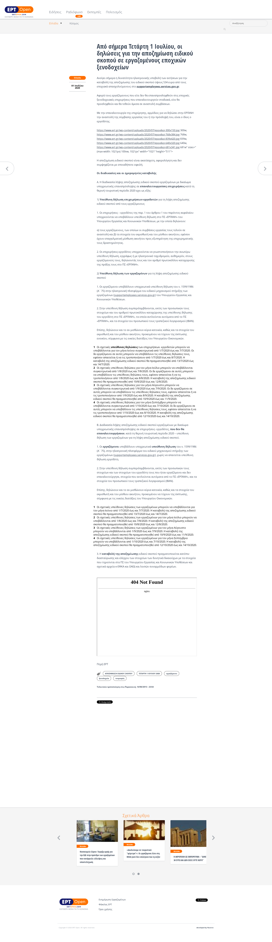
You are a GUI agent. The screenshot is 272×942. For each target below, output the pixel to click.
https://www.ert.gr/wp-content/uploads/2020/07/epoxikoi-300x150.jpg (138, 130)
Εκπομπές (94, 12)
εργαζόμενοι (171, 673)
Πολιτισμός (114, 12)
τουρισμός (119, 678)
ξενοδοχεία (104, 678)
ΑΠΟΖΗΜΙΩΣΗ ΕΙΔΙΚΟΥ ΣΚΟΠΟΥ (118, 673)
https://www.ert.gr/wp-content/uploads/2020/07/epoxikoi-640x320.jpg (138, 143)
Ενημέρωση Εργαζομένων (112, 899)
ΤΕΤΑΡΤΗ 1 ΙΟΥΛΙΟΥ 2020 (149, 673)
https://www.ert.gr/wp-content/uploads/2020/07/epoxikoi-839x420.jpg (138, 138)
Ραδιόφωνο (74, 14)
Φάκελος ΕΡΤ (105, 904)
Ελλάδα (53, 23)
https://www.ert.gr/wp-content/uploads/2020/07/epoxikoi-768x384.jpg (138, 134)
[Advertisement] (147, 751)
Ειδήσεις (55, 12)
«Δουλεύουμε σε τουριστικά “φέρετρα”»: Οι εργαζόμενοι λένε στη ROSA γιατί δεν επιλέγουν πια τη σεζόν (143, 853)
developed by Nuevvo (204, 928)
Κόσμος (74, 23)
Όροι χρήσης (105, 909)
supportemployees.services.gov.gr (134, 295)
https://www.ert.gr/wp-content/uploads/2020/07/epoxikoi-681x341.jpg (138, 147)
